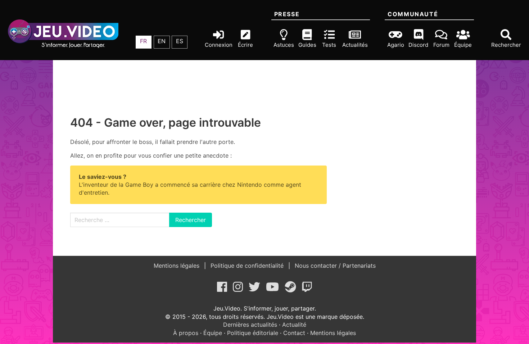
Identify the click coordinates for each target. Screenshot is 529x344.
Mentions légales (177, 265)
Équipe (212, 332)
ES (179, 41)
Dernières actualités (250, 324)
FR (143, 41)
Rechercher (190, 219)
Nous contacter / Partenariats (334, 265)
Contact (294, 332)
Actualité (294, 324)
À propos (185, 332)
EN (162, 41)
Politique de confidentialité (247, 265)
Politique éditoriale (252, 332)
